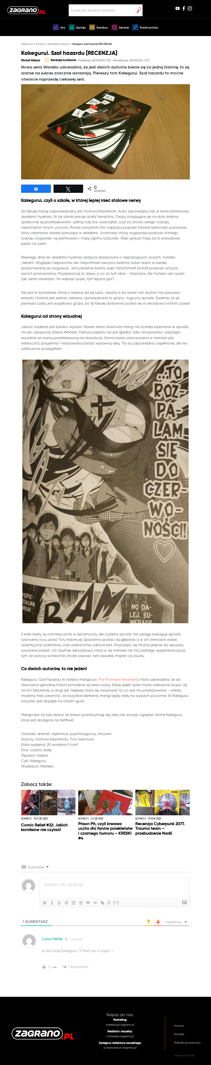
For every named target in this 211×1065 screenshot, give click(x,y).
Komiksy (102, 27)
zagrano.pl (27, 43)
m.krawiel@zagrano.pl (120, 1036)
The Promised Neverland (118, 679)
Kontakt (179, 1034)
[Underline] (59, 903)
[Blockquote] (88, 903)
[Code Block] (95, 903)
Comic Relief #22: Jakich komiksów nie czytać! (44, 827)
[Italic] (52, 903)
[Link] (102, 903)
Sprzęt (81, 27)
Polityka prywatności (187, 1042)
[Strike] (66, 903)
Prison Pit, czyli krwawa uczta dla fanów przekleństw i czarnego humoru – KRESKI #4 (105, 831)
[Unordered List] (80, 903)
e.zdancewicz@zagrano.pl (119, 1047)
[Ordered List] (73, 903)
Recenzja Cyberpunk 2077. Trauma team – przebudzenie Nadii (160, 829)
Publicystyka (149, 27)
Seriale (124, 27)
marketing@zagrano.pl (120, 1024)
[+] (116, 902)
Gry (62, 27)
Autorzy (179, 1025)
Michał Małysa (30, 60)
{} (109, 902)
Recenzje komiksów (58, 43)
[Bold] (44, 903)
